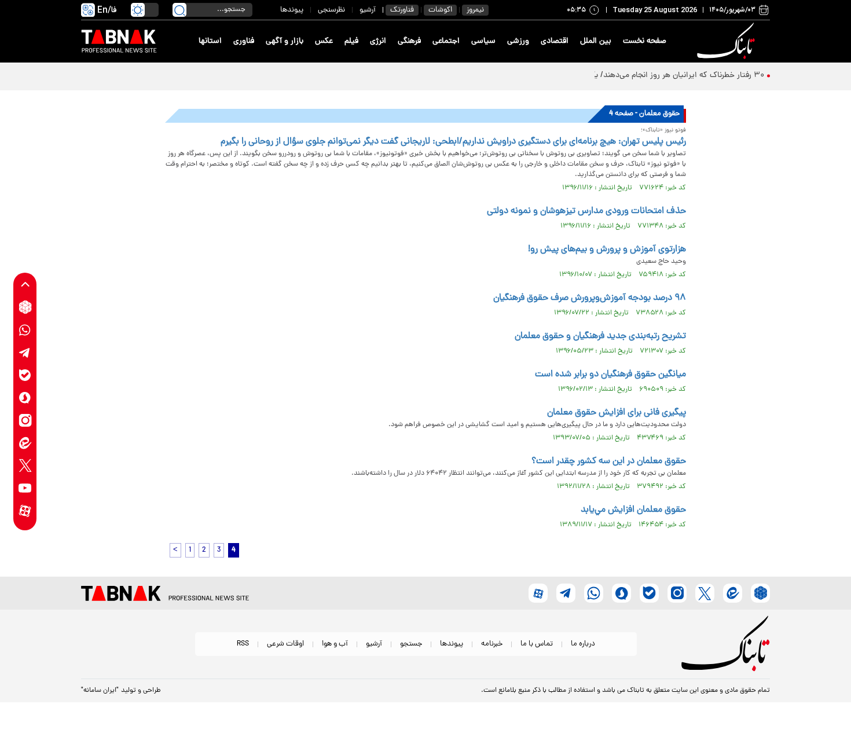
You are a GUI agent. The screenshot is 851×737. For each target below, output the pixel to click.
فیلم (351, 41)
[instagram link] (25, 420)
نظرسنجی (331, 10)
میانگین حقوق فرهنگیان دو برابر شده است (610, 375)
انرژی (378, 41)
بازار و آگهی (284, 41)
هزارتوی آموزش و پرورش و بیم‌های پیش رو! (607, 249)
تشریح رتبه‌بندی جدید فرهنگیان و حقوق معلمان (600, 336)
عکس (324, 41)
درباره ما (583, 644)
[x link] (25, 465)
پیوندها (291, 10)
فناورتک (402, 10)
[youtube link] (25, 488)
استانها (210, 41)
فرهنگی (409, 41)
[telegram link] (25, 352)
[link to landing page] (727, 41)
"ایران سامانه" (100, 690)
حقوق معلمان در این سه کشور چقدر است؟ (608, 461)
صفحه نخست (644, 41)
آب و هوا (335, 644)
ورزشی (518, 41)
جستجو (411, 644)
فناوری (243, 41)
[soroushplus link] (25, 397)
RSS (243, 644)
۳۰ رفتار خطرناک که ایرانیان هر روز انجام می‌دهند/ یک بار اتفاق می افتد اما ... (636, 75)
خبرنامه (491, 644)
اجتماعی (446, 41)
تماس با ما (536, 644)
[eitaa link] (25, 442)
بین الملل (595, 41)
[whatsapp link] (25, 329)
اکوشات (440, 10)
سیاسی (483, 41)
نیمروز (475, 10)
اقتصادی (554, 41)
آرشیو (368, 10)
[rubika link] (25, 307)
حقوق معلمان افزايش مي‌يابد (633, 510)
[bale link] (25, 375)
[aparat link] (25, 510)
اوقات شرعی (285, 644)
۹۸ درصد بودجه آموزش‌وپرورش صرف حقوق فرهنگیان (589, 298)
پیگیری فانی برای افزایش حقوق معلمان (616, 413)
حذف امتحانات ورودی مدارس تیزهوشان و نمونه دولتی (586, 211)
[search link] (179, 10)
